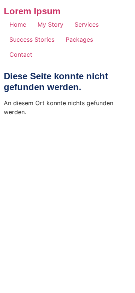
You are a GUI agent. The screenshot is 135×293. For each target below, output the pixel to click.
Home (17, 24)
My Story (50, 24)
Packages (79, 39)
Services (87, 24)
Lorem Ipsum (32, 11)
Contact (20, 54)
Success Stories (31, 39)
